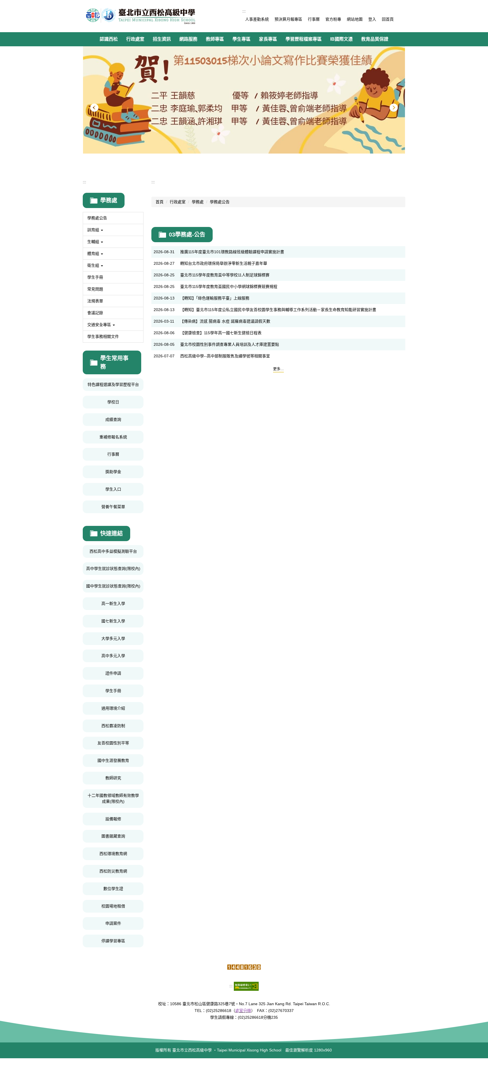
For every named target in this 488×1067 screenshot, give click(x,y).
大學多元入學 (113, 638)
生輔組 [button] (93, 241)
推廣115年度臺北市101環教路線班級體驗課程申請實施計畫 (232, 252)
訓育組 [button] (93, 230)
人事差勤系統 (257, 19)
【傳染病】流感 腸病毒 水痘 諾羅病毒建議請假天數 (225, 321)
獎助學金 (113, 471)
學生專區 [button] (241, 39)
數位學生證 (113, 888)
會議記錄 (95, 313)
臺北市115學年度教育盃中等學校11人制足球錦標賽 (224, 275)
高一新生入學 (113, 603)
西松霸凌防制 (113, 725)
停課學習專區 (113, 941)
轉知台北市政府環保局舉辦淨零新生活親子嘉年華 (223, 263)
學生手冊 (95, 277)
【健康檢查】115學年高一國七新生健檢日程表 (221, 333)
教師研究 (113, 778)
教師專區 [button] (215, 39)
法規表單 (95, 301)
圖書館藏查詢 (113, 836)
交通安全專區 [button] (99, 324)
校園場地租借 (113, 906)
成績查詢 (113, 419)
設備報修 (113, 819)
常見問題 (95, 289)
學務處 (198, 202)
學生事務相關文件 (103, 336)
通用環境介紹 (113, 708)
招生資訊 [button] (162, 39)
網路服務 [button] (188, 39)
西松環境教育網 (113, 853)
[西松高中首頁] (140, 16)
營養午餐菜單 (113, 506)
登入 (372, 19)
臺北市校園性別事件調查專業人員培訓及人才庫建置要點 (229, 344)
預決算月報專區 (288, 19)
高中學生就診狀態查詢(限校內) (113, 568)
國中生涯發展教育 (113, 760)
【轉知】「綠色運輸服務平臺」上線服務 (214, 298)
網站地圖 (355, 19)
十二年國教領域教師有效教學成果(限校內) (113, 798)
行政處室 (178, 202)
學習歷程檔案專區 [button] (304, 39)
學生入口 (113, 489)
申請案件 (113, 923)
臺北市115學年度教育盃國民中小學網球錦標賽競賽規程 (228, 286)
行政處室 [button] (135, 39)
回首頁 (388, 19)
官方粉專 (333, 19)
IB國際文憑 (341, 39)
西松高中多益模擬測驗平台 (113, 551)
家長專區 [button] (268, 39)
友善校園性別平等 (113, 743)
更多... (278, 369)
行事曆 (314, 19)
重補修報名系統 (113, 437)
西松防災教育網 (113, 871)
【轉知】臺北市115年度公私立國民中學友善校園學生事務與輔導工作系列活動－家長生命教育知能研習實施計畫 (278, 309)
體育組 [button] (93, 253)
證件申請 (113, 673)
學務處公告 (97, 218)
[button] (94, 108)
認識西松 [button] (109, 39)
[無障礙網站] (246, 986)
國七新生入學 (113, 621)
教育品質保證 (374, 39)
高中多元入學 (113, 655)
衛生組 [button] (93, 265)
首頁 (160, 202)
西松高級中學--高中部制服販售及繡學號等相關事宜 (225, 356)
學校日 (113, 402)
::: (244, 11)
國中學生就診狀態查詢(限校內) (113, 586)
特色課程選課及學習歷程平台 (113, 384)
